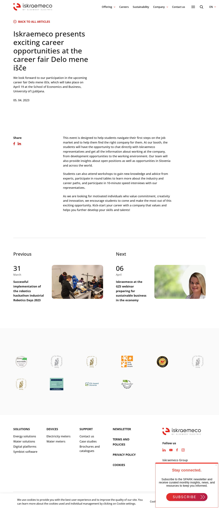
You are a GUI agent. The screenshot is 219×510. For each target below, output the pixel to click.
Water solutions (24, 441)
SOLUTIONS (21, 429)
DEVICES (52, 429)
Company (159, 7)
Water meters (55, 441)
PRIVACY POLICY (124, 455)
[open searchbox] (201, 7)
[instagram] (183, 450)
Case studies (88, 441)
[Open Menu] (193, 7)
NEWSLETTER (122, 429)
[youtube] (171, 450)
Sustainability (141, 7)
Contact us (178, 7)
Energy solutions (24, 436)
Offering (107, 7)
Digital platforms (24, 446)
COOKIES (119, 465)
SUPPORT (86, 429)
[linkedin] (164, 450)
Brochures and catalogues (90, 449)
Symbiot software (25, 452)
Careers (124, 7)
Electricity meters (58, 436)
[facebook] (177, 450)
